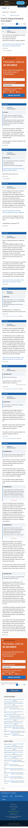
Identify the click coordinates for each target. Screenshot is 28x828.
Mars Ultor (13, 732)
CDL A (5, 92)
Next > (24, 23)
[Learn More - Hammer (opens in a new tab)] (14, 3)
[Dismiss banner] (26, 2)
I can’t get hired (15, 733)
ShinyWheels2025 (8, 725)
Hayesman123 (15, 735)
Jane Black (13, 782)
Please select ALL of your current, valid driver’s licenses (12, 89)
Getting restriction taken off (18, 727)
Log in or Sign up (22, 6)
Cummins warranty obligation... (16, 776)
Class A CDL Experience (9, 83)
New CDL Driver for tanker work (16, 768)
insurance (16, 299)
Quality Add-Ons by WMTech (14, 824)
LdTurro (11, 708)
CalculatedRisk (7, 702)
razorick (11, 778)
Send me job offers (14, 95)
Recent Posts (13, 12)
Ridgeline (9, 446)
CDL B (12, 92)
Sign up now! (14, 690)
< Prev (2, 23)
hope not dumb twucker (13, 316)
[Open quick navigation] (25, 15)
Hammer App (13, 814)
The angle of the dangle (16, 760)
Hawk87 (11, 769)
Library (13, 809)
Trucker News (13, 807)
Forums (4, 8)
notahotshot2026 (8, 714)
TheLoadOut (14, 761)
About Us (13, 804)
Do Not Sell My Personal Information (13, 817)
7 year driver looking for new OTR (18, 731)
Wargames (10, 291)
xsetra (8, 31)
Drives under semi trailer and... (17, 772)
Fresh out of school (13, 707)
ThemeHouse (22, 825)
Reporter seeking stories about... (18, 780)
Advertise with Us (13, 811)
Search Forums (5, 12)
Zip (4, 77)
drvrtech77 (13, 774)
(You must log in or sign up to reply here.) (9, 683)
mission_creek (7, 758)
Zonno (10, 717)
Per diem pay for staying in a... (15, 715)
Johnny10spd (15, 728)
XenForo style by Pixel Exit (14, 823)
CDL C (18, 92)
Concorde (5, 50)
